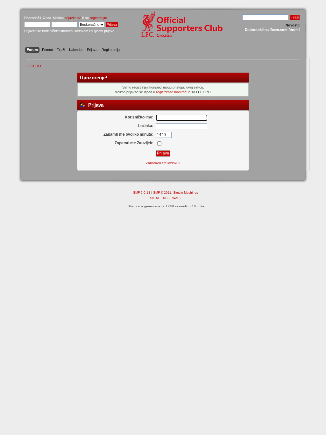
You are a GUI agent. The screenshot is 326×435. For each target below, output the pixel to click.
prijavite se (73, 18)
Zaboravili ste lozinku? (163, 163)
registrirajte (98, 18)
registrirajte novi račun (173, 92)
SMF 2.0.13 (141, 192)
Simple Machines (185, 192)
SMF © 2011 (162, 192)
